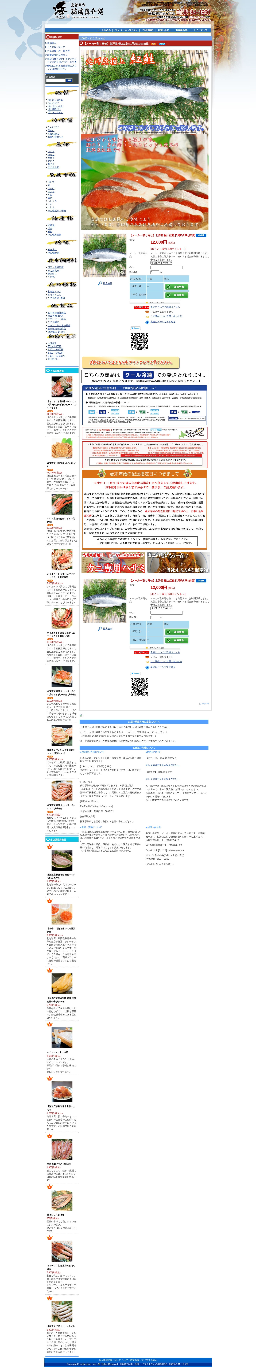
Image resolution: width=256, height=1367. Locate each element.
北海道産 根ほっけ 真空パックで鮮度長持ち (61, 876)
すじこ (51, 161)
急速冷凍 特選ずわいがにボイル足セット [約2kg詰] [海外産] (61, 693)
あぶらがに (57, 112)
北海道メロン (54, 291)
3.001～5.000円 (55, 353)
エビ (50, 198)
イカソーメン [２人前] (57, 1052)
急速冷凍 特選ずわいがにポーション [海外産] (61, 807)
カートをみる (104, 30)
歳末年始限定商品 (57, 328)
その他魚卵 (53, 167)
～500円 (52, 343)
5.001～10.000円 (56, 356)
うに (50, 194)
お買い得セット (56, 136)
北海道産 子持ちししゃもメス (61, 1326)
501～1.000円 (54, 346)
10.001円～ (53, 359)
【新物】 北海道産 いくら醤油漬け (61, 930)
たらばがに (53, 127)
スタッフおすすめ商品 (59, 325)
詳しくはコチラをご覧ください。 (163, 764)
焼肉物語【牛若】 (57, 331)
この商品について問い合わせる (166, 316)
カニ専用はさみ (56, 316)
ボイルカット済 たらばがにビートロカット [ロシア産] (61, 634)
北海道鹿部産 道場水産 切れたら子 (61, 1108)
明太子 (51, 158)
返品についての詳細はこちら (165, 307)
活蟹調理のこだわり (57, 54)
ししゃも (52, 201)
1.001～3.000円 (55, 349)
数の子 (51, 164)
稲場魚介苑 (56, 37)
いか (50, 204)
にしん (51, 207)
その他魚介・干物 (57, 210)
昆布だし (52, 273)
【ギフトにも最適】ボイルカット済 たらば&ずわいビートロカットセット (61, 404)
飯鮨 (50, 231)
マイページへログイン (126, 30)
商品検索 (50, 76)
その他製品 (53, 322)
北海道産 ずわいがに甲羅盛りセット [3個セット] (61, 751)
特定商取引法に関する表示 (143, 1360)
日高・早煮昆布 (56, 267)
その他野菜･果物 (56, 298)
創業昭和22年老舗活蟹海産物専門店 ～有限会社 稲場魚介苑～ (177, 2)
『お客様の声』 (181, 30)
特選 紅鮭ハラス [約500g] (59, 1164)
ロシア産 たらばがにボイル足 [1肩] (61, 520)
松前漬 (51, 225)
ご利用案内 (147, 30)
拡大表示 (107, 283)
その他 (51, 277)
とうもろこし (54, 294)
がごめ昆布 (53, 270)
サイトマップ (200, 30)
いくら (51, 151)
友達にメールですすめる (162, 321)
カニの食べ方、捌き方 (58, 51)
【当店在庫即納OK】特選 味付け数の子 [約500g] (61, 1000)
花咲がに (56, 109)
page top (205, 703)
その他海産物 (54, 234)
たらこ (51, 154)
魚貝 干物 (95, 38)
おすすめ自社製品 (57, 312)
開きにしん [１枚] (55, 1214)
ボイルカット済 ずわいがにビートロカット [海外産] (61, 575)
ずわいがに (57, 106)
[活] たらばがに (55, 99)
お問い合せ (163, 30)
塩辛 (50, 228)
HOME (83, 38)
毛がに (55, 103)
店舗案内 (51, 43)
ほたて (51, 182)
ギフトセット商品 (57, 319)
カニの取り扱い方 (56, 47)
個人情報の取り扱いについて (113, 1360)
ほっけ (51, 188)
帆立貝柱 (52, 249)
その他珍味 (53, 252)
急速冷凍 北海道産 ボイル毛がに (61, 465)
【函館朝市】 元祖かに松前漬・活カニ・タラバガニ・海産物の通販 (173, 5)
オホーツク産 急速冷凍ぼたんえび (61, 1267)
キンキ (51, 191)
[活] (50, 103)
